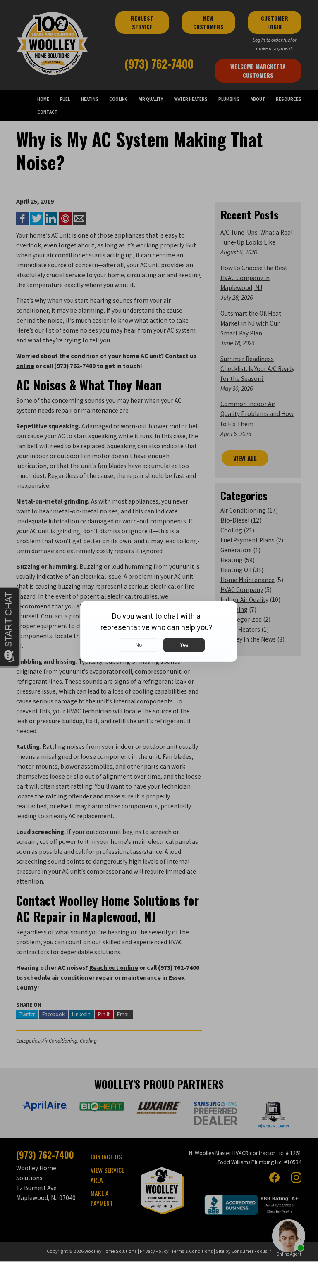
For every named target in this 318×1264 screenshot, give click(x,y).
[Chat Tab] (159, 631)
